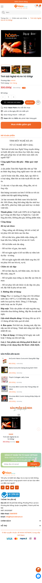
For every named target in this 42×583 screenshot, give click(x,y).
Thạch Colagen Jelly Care (19, 377)
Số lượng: (4, 93)
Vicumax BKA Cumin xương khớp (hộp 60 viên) (24, 397)
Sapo (22, 535)
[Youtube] (12, 487)
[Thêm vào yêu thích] (38, 102)
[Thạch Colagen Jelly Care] (4, 379)
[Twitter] (7, 487)
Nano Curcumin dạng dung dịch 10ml (23, 368)
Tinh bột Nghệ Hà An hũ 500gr (11, 438)
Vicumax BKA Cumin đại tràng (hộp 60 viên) (23, 388)
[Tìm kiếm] (3, 12)
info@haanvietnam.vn (14, 517)
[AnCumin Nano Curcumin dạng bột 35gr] (4, 360)
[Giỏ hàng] (39, 6)
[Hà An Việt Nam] (21, 6)
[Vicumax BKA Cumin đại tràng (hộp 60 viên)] (4, 389)
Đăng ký (34, 464)
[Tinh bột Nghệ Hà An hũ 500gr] (10, 422)
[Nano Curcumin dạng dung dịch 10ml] (4, 370)
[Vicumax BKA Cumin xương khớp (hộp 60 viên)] (4, 398)
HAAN (11, 434)
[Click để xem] (21, 43)
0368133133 (13, 514)
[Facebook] (3, 487)
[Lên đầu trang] (38, 564)
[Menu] (2, 6)
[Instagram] (17, 487)
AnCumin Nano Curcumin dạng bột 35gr (24, 358)
